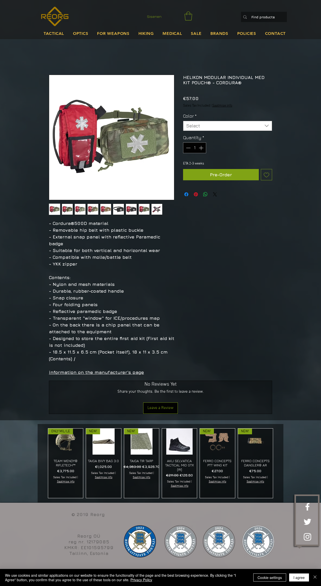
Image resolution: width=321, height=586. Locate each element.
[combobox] (227, 126)
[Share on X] (215, 194)
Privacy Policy (141, 579)
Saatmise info (222, 106)
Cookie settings (270, 577)
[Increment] (201, 148)
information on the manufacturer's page (96, 372)
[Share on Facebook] (186, 194)
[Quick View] (179, 442)
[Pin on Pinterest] (196, 194)
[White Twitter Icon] (307, 522)
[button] (188, 16)
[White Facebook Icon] (307, 507)
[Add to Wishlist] (266, 174)
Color (190, 116)
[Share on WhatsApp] (205, 194)
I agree (299, 577)
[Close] (315, 577)
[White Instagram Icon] (307, 537)
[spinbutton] (195, 148)
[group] (160, 463)
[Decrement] (188, 148)
